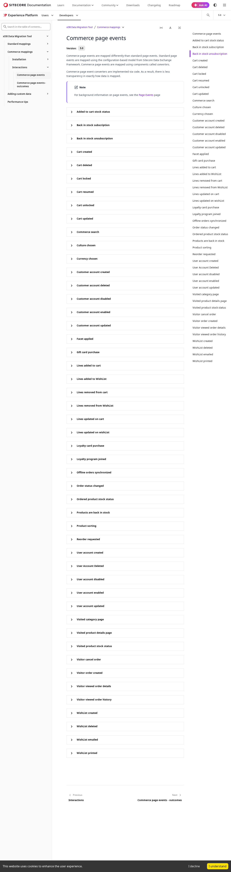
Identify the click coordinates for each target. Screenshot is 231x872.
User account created (205, 261)
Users (45, 15)
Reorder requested (204, 254)
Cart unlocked (201, 87)
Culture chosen (202, 107)
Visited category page (206, 294)
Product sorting (202, 247)
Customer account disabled (209, 134)
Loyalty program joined (207, 214)
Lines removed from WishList (210, 187)
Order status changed (206, 227)
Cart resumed (201, 80)
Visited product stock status (209, 307)
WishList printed (202, 361)
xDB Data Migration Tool (79, 27)
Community (109, 5)
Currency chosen (203, 114)
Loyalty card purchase (206, 207)
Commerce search (203, 100)
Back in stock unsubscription (210, 53)
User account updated (206, 287)
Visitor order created (205, 321)
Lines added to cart (204, 167)
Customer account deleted (209, 127)
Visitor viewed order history (209, 334)
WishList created (203, 341)
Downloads (133, 5)
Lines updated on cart (206, 194)
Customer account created (209, 120)
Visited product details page (210, 301)
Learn (60, 5)
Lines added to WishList (207, 174)
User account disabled (206, 274)
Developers (66, 15)
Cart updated (201, 94)
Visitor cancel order (204, 314)
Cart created (200, 60)
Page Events (146, 95)
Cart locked (199, 73)
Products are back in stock (208, 240)
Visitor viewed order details (209, 327)
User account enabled (206, 281)
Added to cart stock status (208, 40)
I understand (217, 866)
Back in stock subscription (208, 47)
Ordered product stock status (210, 234)
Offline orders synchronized (209, 220)
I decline (194, 866)
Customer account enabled (209, 140)
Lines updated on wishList (208, 200)
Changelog (154, 5)
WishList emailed (203, 354)
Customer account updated (209, 147)
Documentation (81, 5)
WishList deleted (203, 347)
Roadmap (174, 5)
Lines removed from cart (207, 180)
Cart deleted (200, 67)
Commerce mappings (108, 27)
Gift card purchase (204, 160)
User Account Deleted (206, 267)
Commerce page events (207, 33)
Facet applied (201, 154)
